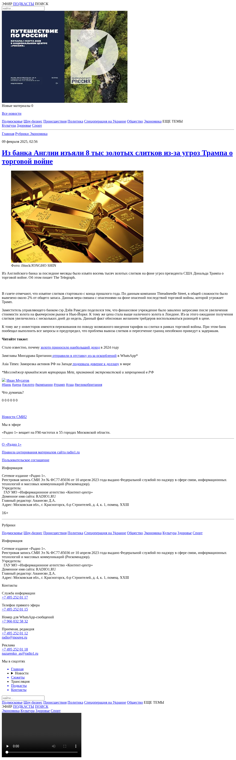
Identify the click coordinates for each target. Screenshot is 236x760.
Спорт (37, 125)
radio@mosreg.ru (14, 637)
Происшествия (55, 121)
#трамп (59, 385)
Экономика (153, 121)
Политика (75, 121)
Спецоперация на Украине (105, 121)
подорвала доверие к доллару (95, 364)
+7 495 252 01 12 (15, 633)
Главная (8, 134)
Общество (135, 121)
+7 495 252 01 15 (15, 609)
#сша (70, 385)
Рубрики (22, 134)
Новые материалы (17, 106)
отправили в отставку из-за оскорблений (84, 356)
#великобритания (88, 385)
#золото (28, 385)
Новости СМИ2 (14, 417)
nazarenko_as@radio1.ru (20, 653)
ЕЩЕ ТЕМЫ (172, 121)
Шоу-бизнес (33, 121)
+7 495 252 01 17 (15, 597)
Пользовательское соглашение (25, 460)
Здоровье (24, 125)
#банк (6, 385)
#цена (16, 385)
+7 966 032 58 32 (15, 621)
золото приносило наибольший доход (70, 347)
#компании (44, 385)
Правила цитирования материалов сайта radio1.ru (41, 452)
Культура (9, 125)
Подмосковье (12, 121)
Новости (22, 673)
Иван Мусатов (17, 380)
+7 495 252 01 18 (15, 649)
